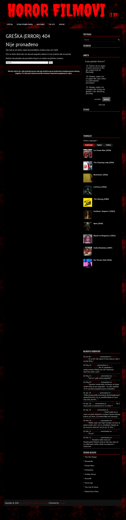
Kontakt (62, 24)
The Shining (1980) (101, 199)
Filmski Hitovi (89, 465)
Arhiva (108, 145)
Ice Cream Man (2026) (102, 150)
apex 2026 (115, 393)
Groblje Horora (90, 474)
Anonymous (95, 357)
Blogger (62, 503)
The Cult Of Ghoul (91, 487)
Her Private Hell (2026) (103, 260)
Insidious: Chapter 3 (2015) (104, 211)
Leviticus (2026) (100, 187)
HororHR (88, 478)
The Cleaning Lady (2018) (104, 162)
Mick (93, 403)
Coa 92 (94, 410)
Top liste (52, 24)
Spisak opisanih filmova (25, 24)
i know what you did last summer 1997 (100, 411)
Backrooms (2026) (101, 175)
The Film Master (91, 457)
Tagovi (99, 145)
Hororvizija (89, 483)
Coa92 (94, 365)
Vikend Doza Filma (91, 491)
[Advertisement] (93, 310)
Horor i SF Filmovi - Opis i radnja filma (33, 503)
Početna (10, 24)
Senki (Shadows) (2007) (103, 248)
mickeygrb (95, 393)
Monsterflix (89, 461)
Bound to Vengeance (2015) (105, 236)
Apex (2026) (98, 223)
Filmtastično (89, 470)
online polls (102, 105)
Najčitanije (89, 145)
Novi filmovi (41, 24)
